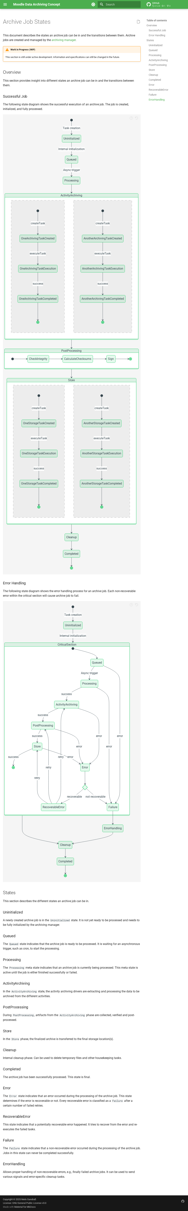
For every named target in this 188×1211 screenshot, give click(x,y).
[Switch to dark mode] (93, 4)
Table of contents (157, 20)
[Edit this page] (138, 21)
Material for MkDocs (25, 1206)
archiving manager (64, 40)
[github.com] (183, 1201)
